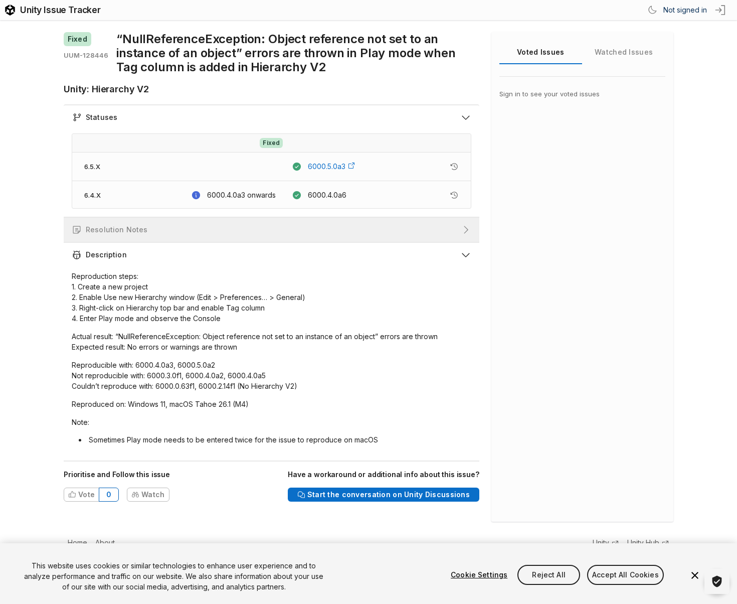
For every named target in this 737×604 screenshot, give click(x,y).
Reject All (548, 574)
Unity (601, 542)
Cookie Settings (479, 574)
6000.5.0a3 (326, 166)
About (105, 542)
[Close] (695, 575)
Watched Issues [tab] (624, 52)
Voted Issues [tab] (540, 52)
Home (77, 542)
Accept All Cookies (625, 574)
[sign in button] (721, 10)
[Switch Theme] (652, 10)
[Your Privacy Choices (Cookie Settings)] (716, 581)
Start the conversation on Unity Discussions (388, 494)
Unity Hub (643, 542)
